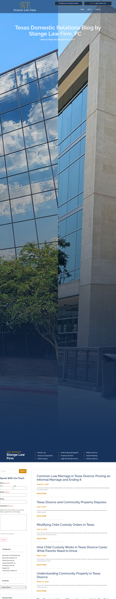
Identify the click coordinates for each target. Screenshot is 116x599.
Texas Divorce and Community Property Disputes (71, 502)
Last (15, 485)
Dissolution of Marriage (9, 555)
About (89, 9)
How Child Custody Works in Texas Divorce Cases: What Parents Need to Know (72, 549)
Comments (6, 506)
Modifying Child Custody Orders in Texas (65, 524)
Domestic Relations (8, 558)
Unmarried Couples (8, 570)
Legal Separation (7, 563)
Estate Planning (7, 560)
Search (22, 471)
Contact (98, 9)
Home (82, 9)
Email (4, 492)
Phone (2, 499)
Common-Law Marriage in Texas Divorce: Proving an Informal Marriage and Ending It (73, 477)
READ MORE (41, 494)
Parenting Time (7, 565)
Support (4, 568)
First (1, 485)
